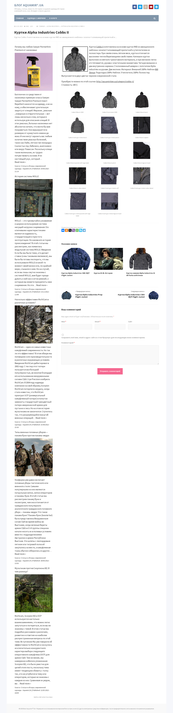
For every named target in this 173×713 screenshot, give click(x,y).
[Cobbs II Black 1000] (77, 108)
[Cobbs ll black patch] (109, 159)
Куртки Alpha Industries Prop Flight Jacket (88, 295)
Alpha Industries (53, 26)
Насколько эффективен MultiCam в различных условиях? (32, 301)
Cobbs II (100, 46)
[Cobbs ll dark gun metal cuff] (109, 184)
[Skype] (80, 230)
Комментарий (68, 343)
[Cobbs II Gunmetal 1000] (109, 108)
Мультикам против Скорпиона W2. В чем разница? (32, 570)
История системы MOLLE (27, 176)
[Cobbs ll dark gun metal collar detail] (141, 184)
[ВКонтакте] (62, 230)
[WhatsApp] (77, 230)
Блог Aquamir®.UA (28, 5)
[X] (70, 230)
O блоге (53, 18)
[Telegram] (84, 230)
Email (97, 321)
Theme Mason (49, 697)
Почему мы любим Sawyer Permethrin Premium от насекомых (33, 48)
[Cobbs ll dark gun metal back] (77, 133)
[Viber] (73, 230)
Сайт (130, 321)
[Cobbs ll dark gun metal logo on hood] (109, 209)
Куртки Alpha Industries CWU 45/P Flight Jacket (131, 295)
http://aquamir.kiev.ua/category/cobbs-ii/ (115, 81)
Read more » (20, 162)
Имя (63, 321)
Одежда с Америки (36, 18)
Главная (20, 18)
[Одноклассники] (66, 230)
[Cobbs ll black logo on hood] (141, 159)
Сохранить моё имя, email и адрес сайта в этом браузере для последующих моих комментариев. (103, 337)
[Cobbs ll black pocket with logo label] (77, 159)
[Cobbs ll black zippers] (141, 133)
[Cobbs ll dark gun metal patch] (109, 133)
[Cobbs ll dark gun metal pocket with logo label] (77, 209)
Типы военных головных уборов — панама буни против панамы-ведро (32, 434)
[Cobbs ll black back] (141, 108)
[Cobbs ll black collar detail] (77, 184)
